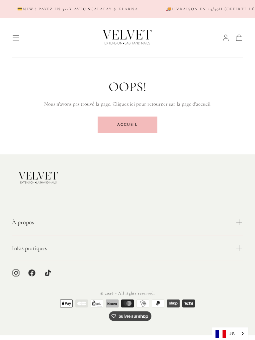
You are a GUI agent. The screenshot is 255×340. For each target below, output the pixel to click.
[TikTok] (48, 273)
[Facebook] (32, 273)
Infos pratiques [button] (29, 248)
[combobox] (230, 333)
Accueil (127, 125)
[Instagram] (16, 273)
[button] (16, 38)
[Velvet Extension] (38, 178)
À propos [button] (23, 222)
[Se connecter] (226, 38)
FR (232, 333)
